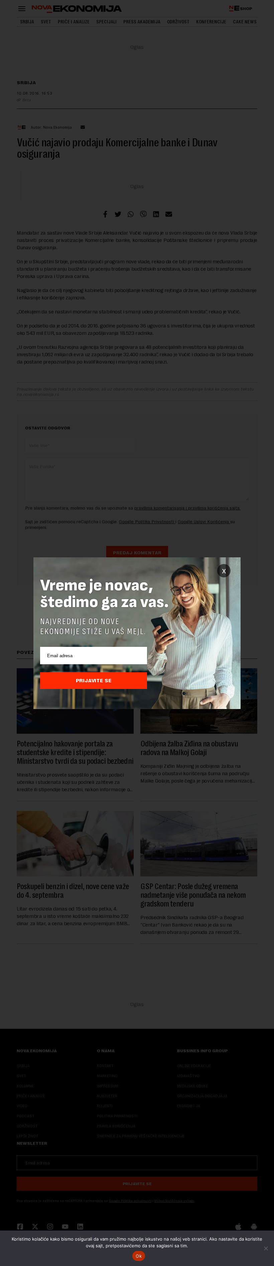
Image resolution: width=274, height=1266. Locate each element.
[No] (265, 1248)
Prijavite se (94, 681)
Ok (139, 1256)
